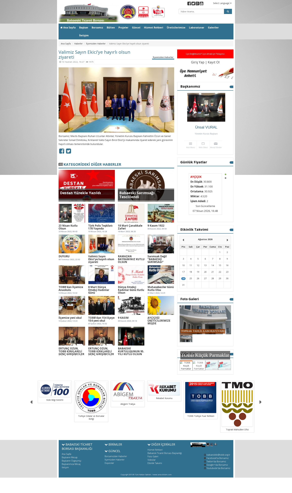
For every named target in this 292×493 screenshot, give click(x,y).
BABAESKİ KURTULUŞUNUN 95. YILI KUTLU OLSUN (131, 351)
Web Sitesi (203, 147)
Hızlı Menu (190, 147)
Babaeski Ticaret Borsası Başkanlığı (165, 453)
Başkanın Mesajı (69, 457)
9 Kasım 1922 (156, 225)
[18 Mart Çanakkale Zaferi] (131, 213)
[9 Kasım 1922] (161, 213)
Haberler (78, 43)
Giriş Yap (198, 62)
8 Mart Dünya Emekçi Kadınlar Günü (98, 289)
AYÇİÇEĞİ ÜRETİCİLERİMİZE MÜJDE (159, 320)
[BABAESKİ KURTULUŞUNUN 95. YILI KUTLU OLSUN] (131, 336)
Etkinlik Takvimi (155, 463)
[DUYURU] (72, 243)
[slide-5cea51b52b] (54, 397)
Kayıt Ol (214, 62)
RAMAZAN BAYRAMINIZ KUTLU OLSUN (131, 259)
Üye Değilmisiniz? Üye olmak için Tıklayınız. (205, 53)
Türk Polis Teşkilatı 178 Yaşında (100, 227)
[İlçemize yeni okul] (72, 305)
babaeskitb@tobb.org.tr (218, 454)
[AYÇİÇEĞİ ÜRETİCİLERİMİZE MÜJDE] (161, 305)
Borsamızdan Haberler (116, 456)
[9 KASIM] (131, 305)
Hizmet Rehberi (155, 449)
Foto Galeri (153, 456)
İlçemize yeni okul (70, 317)
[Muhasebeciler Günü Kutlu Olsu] (161, 274)
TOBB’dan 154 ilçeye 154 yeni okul (101, 319)
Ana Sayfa (66, 43)
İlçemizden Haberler (96, 43)
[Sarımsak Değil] (161, 243)
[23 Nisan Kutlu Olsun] (72, 213)
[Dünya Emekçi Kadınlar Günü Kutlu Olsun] (131, 274)
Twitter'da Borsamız (216, 461)
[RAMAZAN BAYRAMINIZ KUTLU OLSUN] (131, 243)
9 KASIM (123, 317)
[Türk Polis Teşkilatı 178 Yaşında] (101, 213)
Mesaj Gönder (216, 147)
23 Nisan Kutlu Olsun (68, 227)
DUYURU (64, 256)
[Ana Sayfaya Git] (116, 12)
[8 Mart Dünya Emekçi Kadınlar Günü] (101, 274)
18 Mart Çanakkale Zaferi (130, 227)
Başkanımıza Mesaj (71, 464)
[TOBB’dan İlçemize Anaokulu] (72, 274)
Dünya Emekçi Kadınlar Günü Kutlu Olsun (131, 289)
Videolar (152, 459)
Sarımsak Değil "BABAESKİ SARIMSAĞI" (157, 259)
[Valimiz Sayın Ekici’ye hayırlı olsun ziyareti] (101, 243)
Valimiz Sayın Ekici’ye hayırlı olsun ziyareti (101, 259)
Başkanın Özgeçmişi (71, 460)
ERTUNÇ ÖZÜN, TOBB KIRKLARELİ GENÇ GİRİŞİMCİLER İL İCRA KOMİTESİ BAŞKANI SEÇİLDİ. (71, 354)
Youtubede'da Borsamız (218, 468)
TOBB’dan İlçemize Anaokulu (71, 288)
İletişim (65, 467)
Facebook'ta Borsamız (218, 458)
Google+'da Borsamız (217, 464)
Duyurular (109, 463)
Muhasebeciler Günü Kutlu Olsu (161, 288)
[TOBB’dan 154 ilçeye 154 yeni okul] (101, 305)
